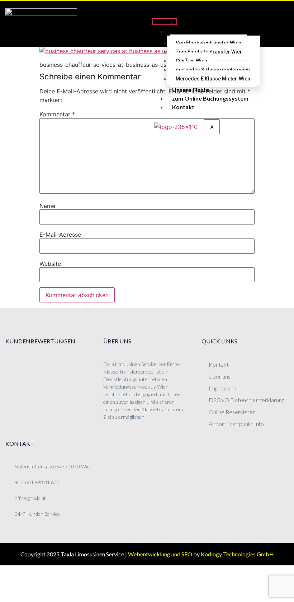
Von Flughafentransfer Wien (208, 43)
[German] (276, 15)
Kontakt (183, 106)
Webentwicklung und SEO (160, 554)
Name (47, 206)
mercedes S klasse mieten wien (213, 70)
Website (50, 264)
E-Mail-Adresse (60, 234)
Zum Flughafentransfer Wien (209, 52)
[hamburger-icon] (164, 21)
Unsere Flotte (190, 89)
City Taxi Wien (191, 61)
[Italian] (276, 32)
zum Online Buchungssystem (210, 98)
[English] (276, 24)
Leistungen (186, 31)
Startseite (195, 22)
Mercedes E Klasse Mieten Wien (213, 79)
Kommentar (57, 114)
